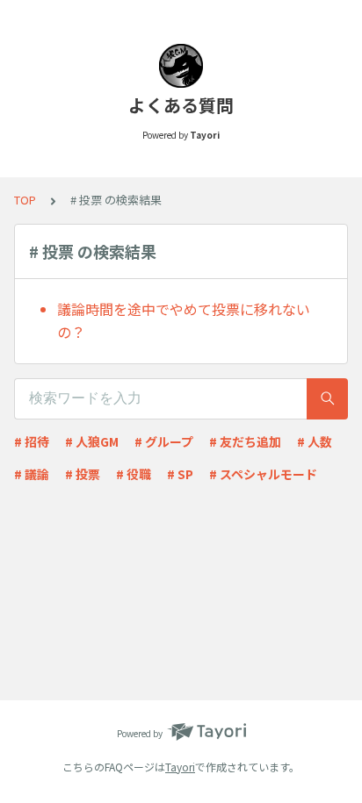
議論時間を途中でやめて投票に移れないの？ (183, 320)
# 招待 (31, 441)
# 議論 (31, 474)
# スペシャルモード (263, 474)
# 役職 (133, 474)
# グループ (163, 441)
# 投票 (82, 474)
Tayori (180, 766)
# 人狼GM (92, 441)
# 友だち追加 (245, 441)
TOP (25, 199)
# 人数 (314, 441)
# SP (180, 474)
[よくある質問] (181, 66)
